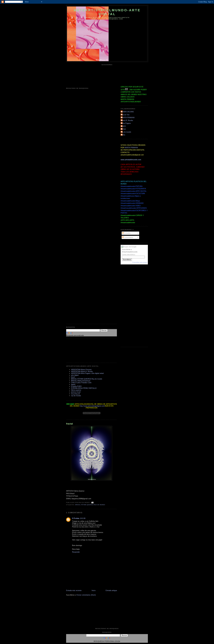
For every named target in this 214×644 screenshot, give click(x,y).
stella (123, 135)
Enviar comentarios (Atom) (86, 595)
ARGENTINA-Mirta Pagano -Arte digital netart (87, 373)
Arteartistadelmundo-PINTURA (132, 186)
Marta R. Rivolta (127, 120)
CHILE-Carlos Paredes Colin (81, 383)
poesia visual (75, 392)
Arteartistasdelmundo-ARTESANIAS (134, 208)
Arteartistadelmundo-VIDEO (131, 206)
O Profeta (75, 518)
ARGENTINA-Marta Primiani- (81, 370)
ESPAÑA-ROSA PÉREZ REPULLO (83, 388)
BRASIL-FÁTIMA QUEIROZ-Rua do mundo (86, 379)
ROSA (123, 129)
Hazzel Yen (125, 115)
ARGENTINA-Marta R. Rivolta (82, 371)
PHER (123, 126)
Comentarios (128, 237)
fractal (69, 424)
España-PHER (76, 386)
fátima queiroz (76, 390)
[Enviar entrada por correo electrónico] (92, 502)
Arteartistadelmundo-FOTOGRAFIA (133, 189)
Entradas (127, 233)
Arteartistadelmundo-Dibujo (130, 201)
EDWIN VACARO (127, 112)
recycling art (75, 394)
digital (73, 384)
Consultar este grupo (139, 262)
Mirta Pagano (126, 123)
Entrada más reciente (73, 590)
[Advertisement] (77, 350)
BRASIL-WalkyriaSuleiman (80, 381)
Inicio (93, 590)
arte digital (75, 375)
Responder (76, 552)
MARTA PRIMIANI (127, 118)
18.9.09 (82, 518)
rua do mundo (76, 396)
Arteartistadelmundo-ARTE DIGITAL (107, 12)
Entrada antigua (111, 590)
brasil (73, 377)
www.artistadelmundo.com (131, 160)
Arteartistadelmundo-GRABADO (132, 203)
